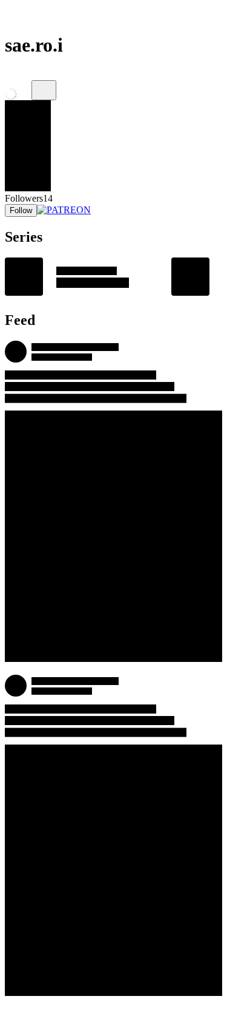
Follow (21, 210)
